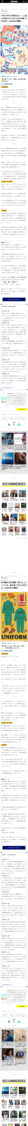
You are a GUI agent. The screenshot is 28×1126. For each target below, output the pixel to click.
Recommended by (21, 537)
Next (27, 451)
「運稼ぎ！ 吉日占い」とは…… (9, 76)
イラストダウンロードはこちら (14, 299)
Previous (1, 451)
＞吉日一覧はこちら (7, 387)
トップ (2, 9)
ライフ (6, 9)
